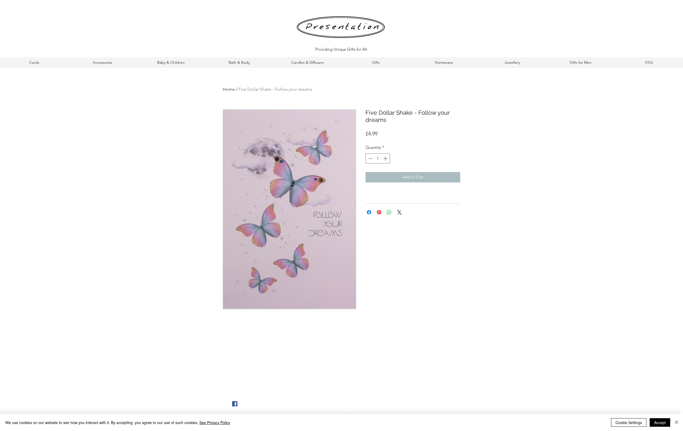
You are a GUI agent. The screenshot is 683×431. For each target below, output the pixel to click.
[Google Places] (234, 403)
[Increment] (386, 158)
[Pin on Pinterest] (379, 212)
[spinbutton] (378, 158)
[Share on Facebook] (369, 212)
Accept (660, 422)
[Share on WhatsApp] (389, 212)
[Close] (676, 422)
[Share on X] (399, 212)
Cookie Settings (629, 422)
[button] (34, 62)
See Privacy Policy (214, 422)
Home (229, 89)
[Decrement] (370, 158)
